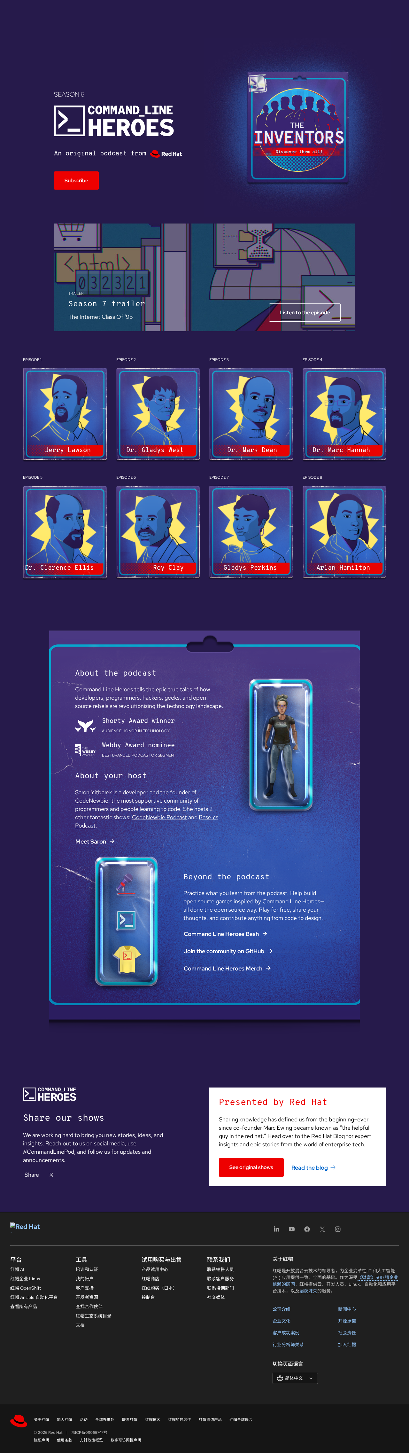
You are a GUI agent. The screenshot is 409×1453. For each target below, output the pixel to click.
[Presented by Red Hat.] (166, 154)
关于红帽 (41, 1419)
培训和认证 (87, 1269)
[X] (51, 1175)
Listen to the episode (305, 312)
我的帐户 (85, 1279)
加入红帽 (347, 1344)
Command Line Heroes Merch (223, 968)
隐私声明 (41, 1440)
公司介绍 (281, 1309)
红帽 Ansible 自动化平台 (34, 1297)
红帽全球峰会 (240, 1419)
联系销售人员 (220, 1269)
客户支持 (85, 1288)
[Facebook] (307, 1231)
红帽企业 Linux (25, 1279)
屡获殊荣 (308, 1291)
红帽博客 (152, 1419)
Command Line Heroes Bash (221, 934)
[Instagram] (338, 1231)
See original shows (251, 1167)
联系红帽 (129, 1419)
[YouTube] (292, 1231)
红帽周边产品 (210, 1419)
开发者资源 (87, 1297)
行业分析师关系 (288, 1344)
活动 (84, 1419)
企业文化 (281, 1321)
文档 (80, 1325)
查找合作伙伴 (89, 1306)
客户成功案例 (286, 1333)
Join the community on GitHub (224, 951)
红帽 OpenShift (25, 1288)
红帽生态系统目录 (94, 1316)
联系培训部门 (220, 1288)
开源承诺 (347, 1321)
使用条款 (64, 1440)
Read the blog (309, 1167)
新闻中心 (347, 1309)
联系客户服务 (220, 1279)
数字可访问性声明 (126, 1440)
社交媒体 (216, 1297)
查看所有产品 (23, 1306)
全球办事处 (104, 1419)
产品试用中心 (155, 1269)
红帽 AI (17, 1269)
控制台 (148, 1297)
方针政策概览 (91, 1440)
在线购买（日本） (159, 1288)
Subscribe (76, 180)
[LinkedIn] (276, 1231)
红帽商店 (150, 1279)
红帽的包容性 (179, 1419)
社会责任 (347, 1333)
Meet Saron (90, 841)
